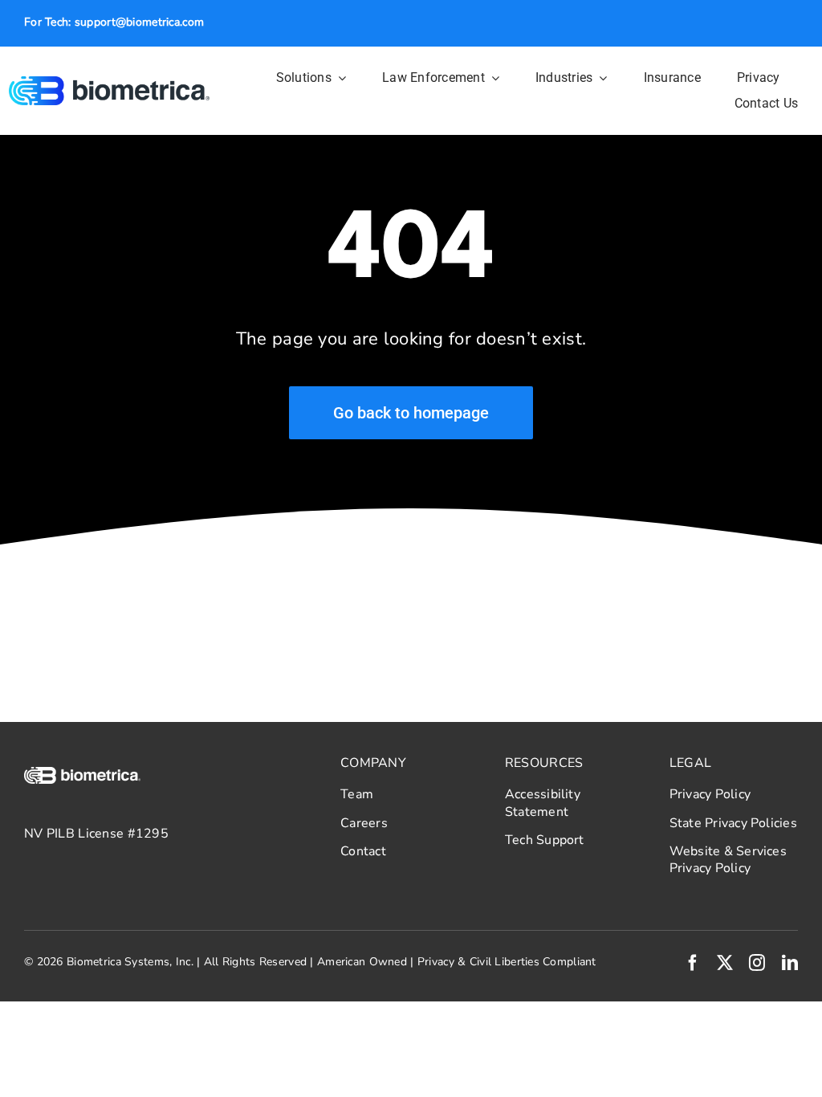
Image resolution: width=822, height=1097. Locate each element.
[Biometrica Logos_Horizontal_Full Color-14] (109, 83)
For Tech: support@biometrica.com (114, 22)
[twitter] (725, 963)
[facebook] (693, 963)
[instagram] (757, 963)
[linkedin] (790, 963)
